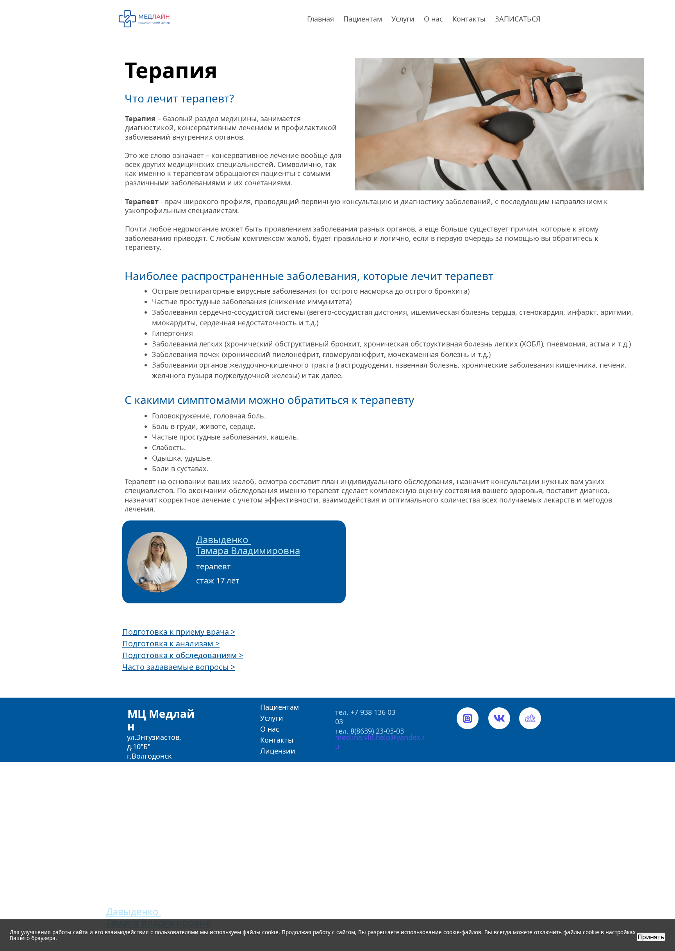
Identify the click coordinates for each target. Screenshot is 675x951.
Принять (651, 937)
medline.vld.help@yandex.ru (380, 737)
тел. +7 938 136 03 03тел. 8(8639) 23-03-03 (369, 716)
